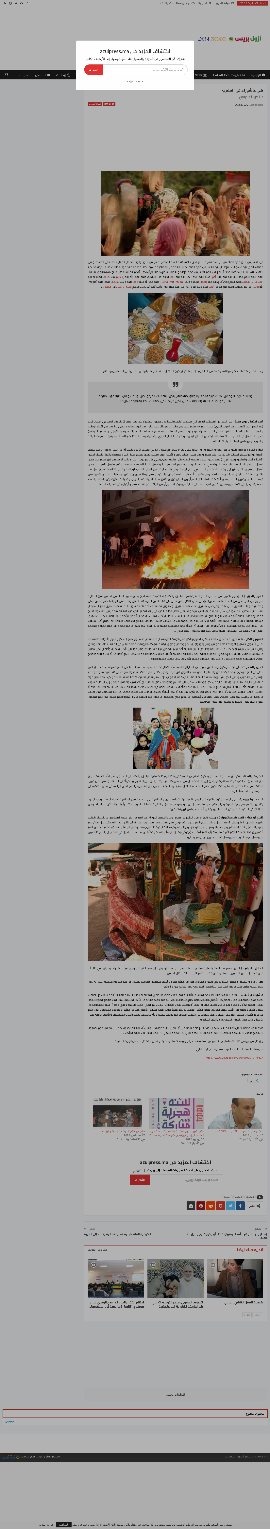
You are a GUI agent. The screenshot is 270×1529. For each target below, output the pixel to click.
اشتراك (93, 69)
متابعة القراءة (135, 81)
